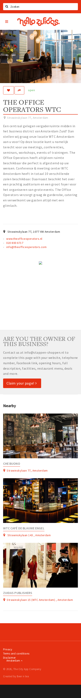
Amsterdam (13, 660)
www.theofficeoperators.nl (24, 239)
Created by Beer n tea (16, 676)
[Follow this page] (8, 90)
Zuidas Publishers (17, 593)
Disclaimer (9, 657)
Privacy (7, 649)
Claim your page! (20, 383)
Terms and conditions (16, 653)
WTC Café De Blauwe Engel (23, 528)
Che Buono (11, 464)
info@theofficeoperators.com (26, 247)
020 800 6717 (14, 243)
